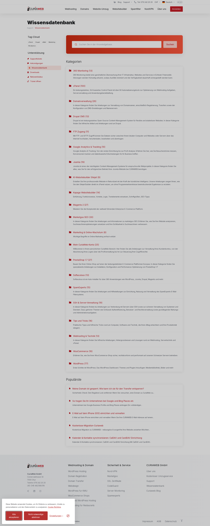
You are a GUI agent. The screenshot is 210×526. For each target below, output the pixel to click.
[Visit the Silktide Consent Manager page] (68, 516)
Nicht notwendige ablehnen (35, 516)
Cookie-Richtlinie (54, 507)
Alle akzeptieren (14, 516)
